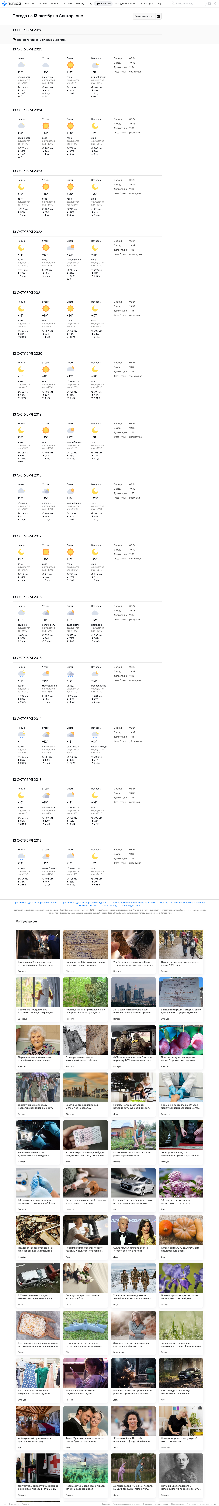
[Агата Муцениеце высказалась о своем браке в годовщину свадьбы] (85, 1428)
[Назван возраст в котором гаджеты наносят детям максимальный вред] (85, 1380)
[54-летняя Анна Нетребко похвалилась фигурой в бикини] (133, 1428)
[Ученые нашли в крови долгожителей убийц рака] (38, 1142)
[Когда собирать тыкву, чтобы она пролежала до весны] (181, 1237)
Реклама (25, 1504)
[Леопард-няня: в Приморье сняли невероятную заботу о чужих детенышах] (85, 999)
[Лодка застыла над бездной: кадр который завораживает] (85, 1475)
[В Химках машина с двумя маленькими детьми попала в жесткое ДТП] (38, 1285)
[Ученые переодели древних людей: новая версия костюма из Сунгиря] (133, 1285)
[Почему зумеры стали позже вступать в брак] (85, 1285)
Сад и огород (109, 905)
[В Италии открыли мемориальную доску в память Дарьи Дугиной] (181, 999)
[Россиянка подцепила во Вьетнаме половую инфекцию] (38, 999)
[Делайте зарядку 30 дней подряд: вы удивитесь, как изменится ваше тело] (133, 1475)
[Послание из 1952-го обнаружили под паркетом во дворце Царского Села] (85, 952)
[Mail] (4, 3)
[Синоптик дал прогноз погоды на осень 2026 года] (181, 952)
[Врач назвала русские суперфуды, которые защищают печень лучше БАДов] (38, 1333)
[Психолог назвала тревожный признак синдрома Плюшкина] (38, 1237)
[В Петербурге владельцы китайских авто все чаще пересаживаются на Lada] (181, 1380)
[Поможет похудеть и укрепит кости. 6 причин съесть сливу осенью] (181, 1047)
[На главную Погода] (14, 3)
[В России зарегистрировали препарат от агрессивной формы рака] (38, 1190)
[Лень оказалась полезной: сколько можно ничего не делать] (85, 1190)
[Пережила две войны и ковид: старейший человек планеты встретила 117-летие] (38, 1047)
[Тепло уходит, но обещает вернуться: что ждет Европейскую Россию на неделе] (181, 1333)
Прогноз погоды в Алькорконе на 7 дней (133, 902)
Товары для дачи (131, 905)
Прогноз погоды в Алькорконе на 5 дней (84, 902)
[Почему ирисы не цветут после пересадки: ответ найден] (181, 1285)
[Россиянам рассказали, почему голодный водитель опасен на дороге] (85, 1237)
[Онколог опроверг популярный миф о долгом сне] (181, 1428)
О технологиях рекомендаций (155, 1504)
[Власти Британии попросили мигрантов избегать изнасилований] (85, 1095)
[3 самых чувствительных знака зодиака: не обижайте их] (133, 1333)
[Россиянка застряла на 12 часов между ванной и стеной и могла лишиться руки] (181, 1095)
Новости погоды (88, 905)
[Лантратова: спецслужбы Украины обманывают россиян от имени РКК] (38, 1475)
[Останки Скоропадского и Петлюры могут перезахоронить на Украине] (181, 1475)
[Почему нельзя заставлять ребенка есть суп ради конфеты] (133, 1095)
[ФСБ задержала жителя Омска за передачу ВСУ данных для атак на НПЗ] (133, 1047)
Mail (4, 1504)
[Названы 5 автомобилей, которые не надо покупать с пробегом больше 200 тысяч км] (133, 1190)
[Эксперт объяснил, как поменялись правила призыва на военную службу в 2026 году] (181, 1142)
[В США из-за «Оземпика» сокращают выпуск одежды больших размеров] (38, 1380)
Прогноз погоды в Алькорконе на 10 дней (182, 902)
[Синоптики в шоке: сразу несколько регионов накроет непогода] (38, 1095)
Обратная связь (177, 1504)
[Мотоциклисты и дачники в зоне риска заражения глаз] (133, 1142)
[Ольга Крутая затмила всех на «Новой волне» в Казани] (133, 1237)
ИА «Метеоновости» (207, 1504)
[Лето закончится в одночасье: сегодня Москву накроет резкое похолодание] (133, 999)
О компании (14, 1504)
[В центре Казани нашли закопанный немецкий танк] (85, 1047)
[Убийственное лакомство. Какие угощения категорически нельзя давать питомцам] (133, 952)
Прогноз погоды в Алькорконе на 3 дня (35, 902)
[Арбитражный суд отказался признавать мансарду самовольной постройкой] (38, 1428)
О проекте (105, 1504)
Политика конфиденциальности (126, 1504)
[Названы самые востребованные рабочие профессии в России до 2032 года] (133, 1380)
